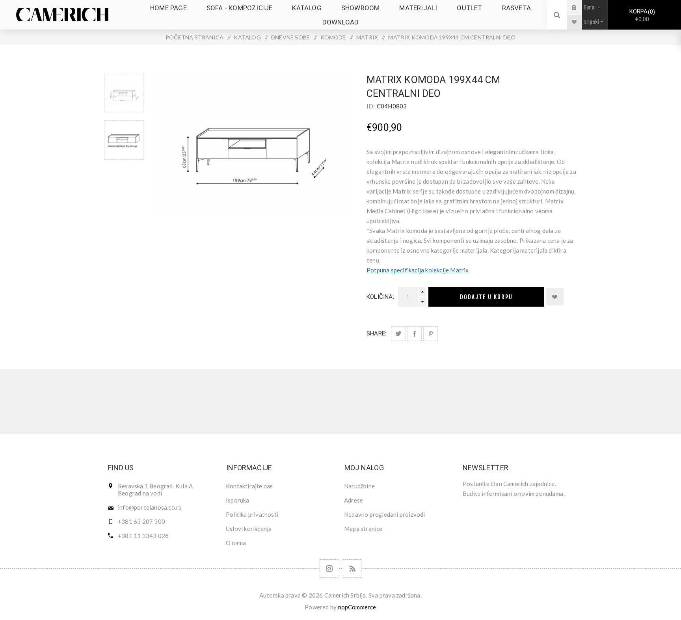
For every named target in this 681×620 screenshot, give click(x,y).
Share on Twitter (398, 333)
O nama (236, 542)
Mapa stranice (363, 528)
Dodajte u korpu (486, 297)
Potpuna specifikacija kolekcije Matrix (418, 270)
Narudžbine (359, 486)
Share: (376, 333)
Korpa (641, 15)
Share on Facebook (414, 333)
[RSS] (352, 568)
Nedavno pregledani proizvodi (384, 514)
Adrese (353, 500)
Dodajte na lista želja (555, 296)
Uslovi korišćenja (249, 528)
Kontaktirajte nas (249, 486)
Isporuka (237, 500)
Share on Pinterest (430, 333)
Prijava (580, 7)
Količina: (380, 296)
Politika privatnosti (252, 514)
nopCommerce (357, 607)
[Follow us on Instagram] (329, 568)
